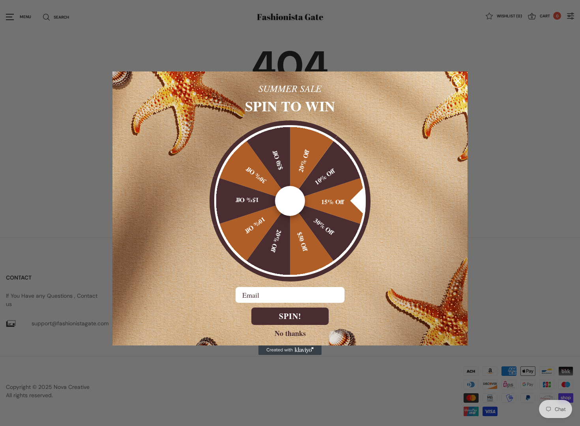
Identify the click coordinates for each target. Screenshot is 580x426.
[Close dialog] (458, 81)
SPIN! (290, 316)
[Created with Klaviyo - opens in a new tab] (290, 350)
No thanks (290, 333)
